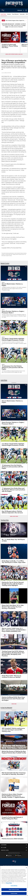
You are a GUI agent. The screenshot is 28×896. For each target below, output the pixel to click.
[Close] (26, 867)
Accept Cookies (14, 893)
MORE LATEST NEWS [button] (14, 516)
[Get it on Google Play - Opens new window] (18, 856)
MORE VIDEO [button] (14, 703)
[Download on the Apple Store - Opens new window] (9, 855)
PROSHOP (19, 10)
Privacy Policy (9, 882)
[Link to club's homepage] (2, 10)
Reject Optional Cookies (14, 889)
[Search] (23, 10)
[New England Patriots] (14, 861)
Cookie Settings (14, 885)
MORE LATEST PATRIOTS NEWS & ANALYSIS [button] (14, 54)
